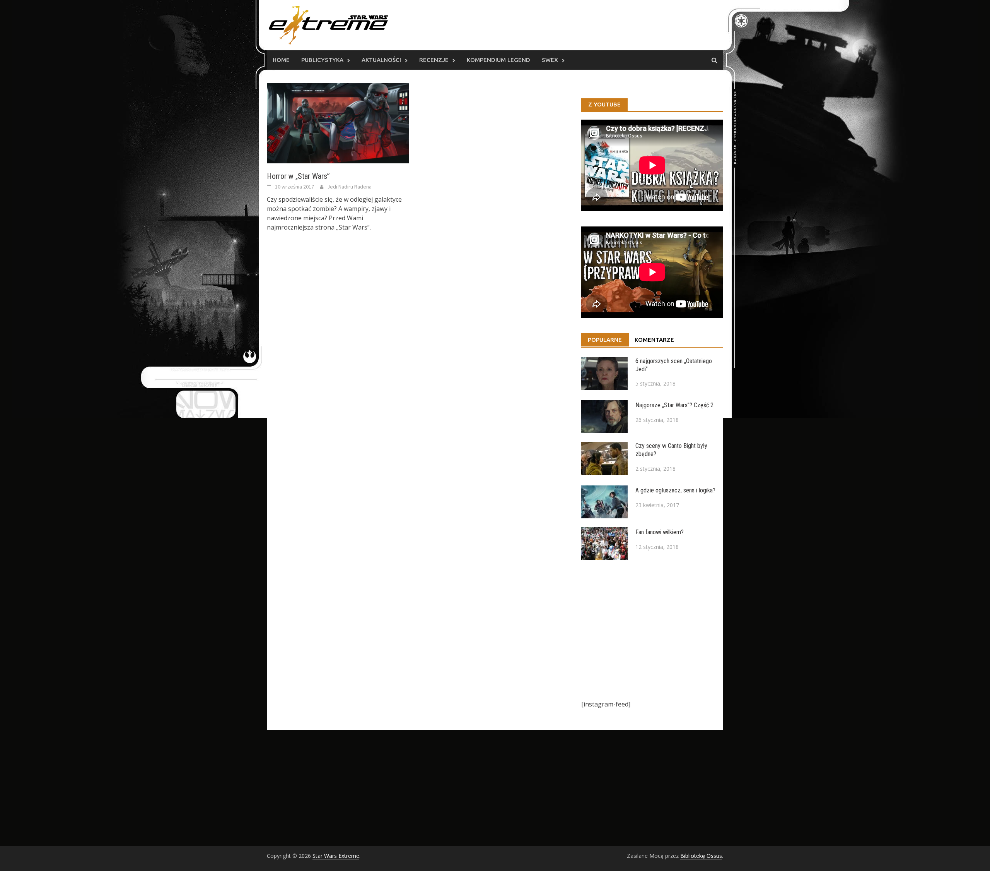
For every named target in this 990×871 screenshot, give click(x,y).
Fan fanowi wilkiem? (659, 532)
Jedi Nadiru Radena (349, 186)
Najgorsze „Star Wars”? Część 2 (674, 405)
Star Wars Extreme (335, 855)
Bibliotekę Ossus (701, 855)
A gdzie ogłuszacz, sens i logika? (675, 490)
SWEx (550, 60)
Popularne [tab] (605, 339)
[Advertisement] (652, 630)
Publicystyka (322, 60)
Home (281, 60)
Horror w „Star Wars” (298, 176)
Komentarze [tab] (654, 339)
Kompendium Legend (498, 60)
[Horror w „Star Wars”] (338, 122)
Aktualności (381, 60)
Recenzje (434, 60)
